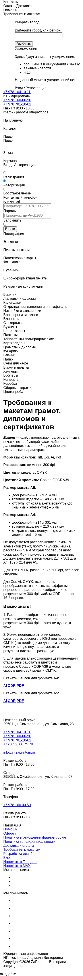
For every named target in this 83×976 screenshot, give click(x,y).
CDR (12, 686)
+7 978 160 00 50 (17, 805)
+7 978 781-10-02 (17, 104)
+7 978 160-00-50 (17, 100)
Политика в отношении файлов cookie (34, 837)
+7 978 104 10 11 (17, 92)
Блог (7, 858)
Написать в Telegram (20, 862)
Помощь (10, 829)
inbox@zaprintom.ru (19, 752)
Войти (10, 229)
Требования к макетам (21, 849)
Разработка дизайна (20, 854)
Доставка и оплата (18, 845)
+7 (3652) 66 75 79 (18, 744)
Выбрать (24, 44)
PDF (20, 686)
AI (5, 686)
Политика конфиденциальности (29, 841)
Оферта (9, 833)
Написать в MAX (17, 866)
